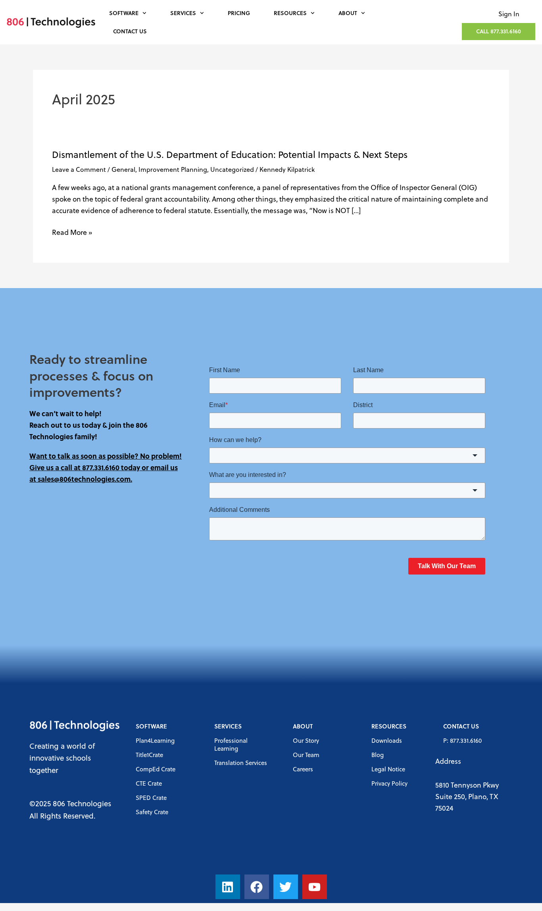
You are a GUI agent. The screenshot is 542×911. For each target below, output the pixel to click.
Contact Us (130, 31)
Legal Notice (388, 769)
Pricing (239, 13)
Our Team (306, 754)
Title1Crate (149, 754)
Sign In (508, 13)
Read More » (72, 232)
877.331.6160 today (111, 467)
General (123, 169)
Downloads (386, 740)
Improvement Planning (172, 169)
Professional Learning (231, 744)
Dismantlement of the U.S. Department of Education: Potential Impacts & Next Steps (229, 154)
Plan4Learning (155, 740)
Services (183, 13)
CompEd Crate (155, 769)
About (347, 13)
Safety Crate (152, 811)
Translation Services (240, 762)
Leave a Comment (79, 169)
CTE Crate (149, 783)
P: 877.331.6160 (462, 740)
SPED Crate (151, 797)
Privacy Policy (389, 783)
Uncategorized (232, 169)
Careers (303, 769)
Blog (377, 754)
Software (123, 13)
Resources (290, 13)
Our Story (306, 740)
